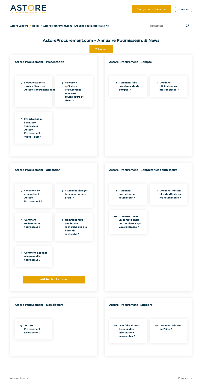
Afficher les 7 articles (53, 279)
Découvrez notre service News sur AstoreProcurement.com (39, 86)
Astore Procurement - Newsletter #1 (33, 329)
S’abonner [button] (101, 49)
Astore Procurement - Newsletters (39, 304)
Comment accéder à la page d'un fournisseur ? (35, 256)
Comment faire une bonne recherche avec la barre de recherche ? (76, 226)
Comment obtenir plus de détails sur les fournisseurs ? (171, 194)
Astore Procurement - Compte (130, 62)
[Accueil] (28, 12)
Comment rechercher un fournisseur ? (32, 223)
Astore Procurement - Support (130, 304)
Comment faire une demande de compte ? (129, 86)
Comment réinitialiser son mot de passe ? (169, 86)
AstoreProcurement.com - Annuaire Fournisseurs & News (76, 26)
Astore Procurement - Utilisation (37, 170)
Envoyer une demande (151, 9)
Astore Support (19, 26)
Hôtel (35, 26)
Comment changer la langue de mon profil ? (76, 194)
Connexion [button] (183, 9)
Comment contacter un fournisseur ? (127, 194)
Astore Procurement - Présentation (39, 62)
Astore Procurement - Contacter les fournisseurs (143, 170)
